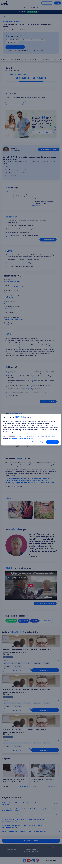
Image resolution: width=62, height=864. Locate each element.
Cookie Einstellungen (38, 442)
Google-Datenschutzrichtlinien (22, 438)
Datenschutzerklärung (38, 436)
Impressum (51, 436)
